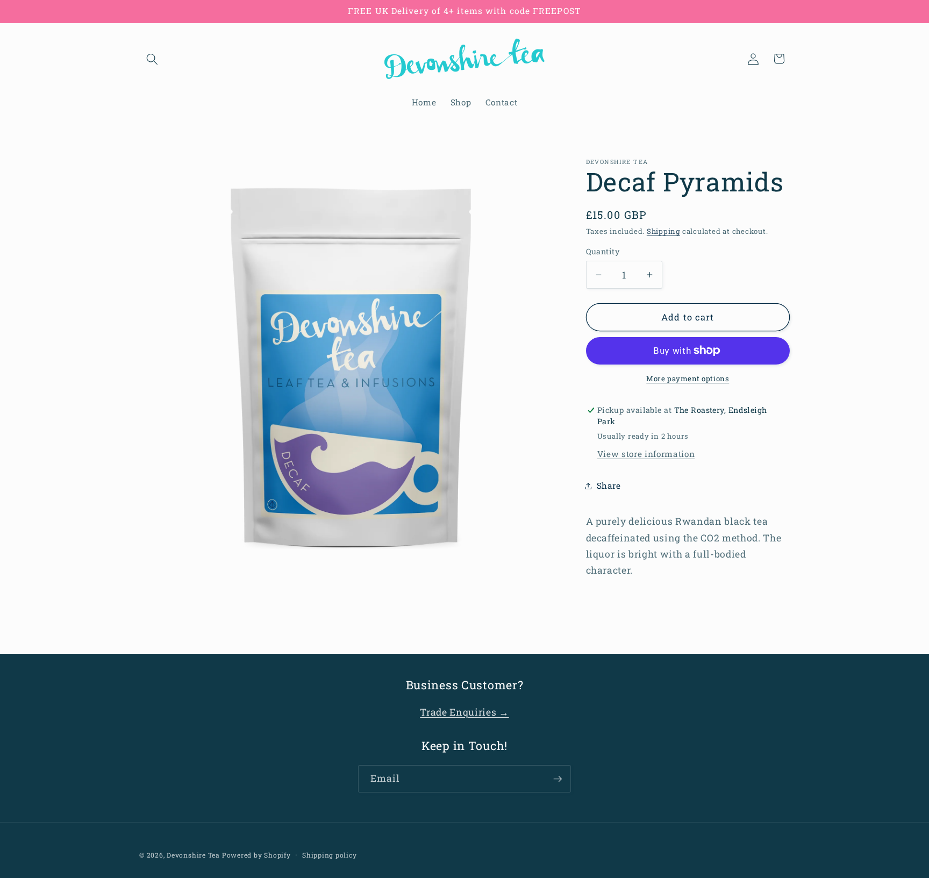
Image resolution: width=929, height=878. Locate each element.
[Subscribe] (557, 779)
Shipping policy (329, 855)
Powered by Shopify (256, 855)
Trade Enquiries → (464, 712)
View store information (646, 453)
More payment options (687, 378)
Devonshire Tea (193, 855)
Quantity (603, 251)
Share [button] (609, 485)
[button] (152, 59)
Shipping (663, 231)
